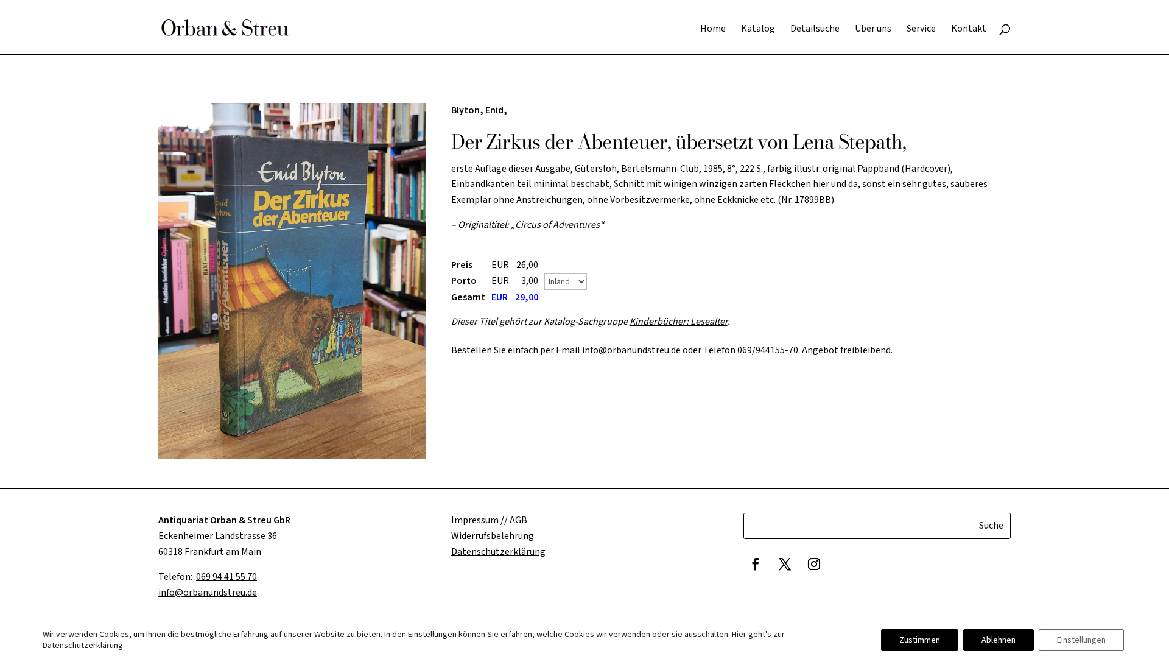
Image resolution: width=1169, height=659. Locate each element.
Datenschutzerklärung (83, 646)
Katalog (758, 29)
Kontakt (968, 29)
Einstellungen (432, 634)
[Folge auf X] (785, 564)
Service (921, 29)
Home (713, 29)
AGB (518, 520)
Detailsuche (815, 29)
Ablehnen (998, 640)
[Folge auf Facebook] (755, 564)
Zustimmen (919, 640)
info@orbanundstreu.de (631, 350)
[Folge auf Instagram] (814, 564)
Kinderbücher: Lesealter (679, 321)
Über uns (873, 29)
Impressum (475, 520)
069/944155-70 (767, 350)
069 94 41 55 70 (226, 576)
